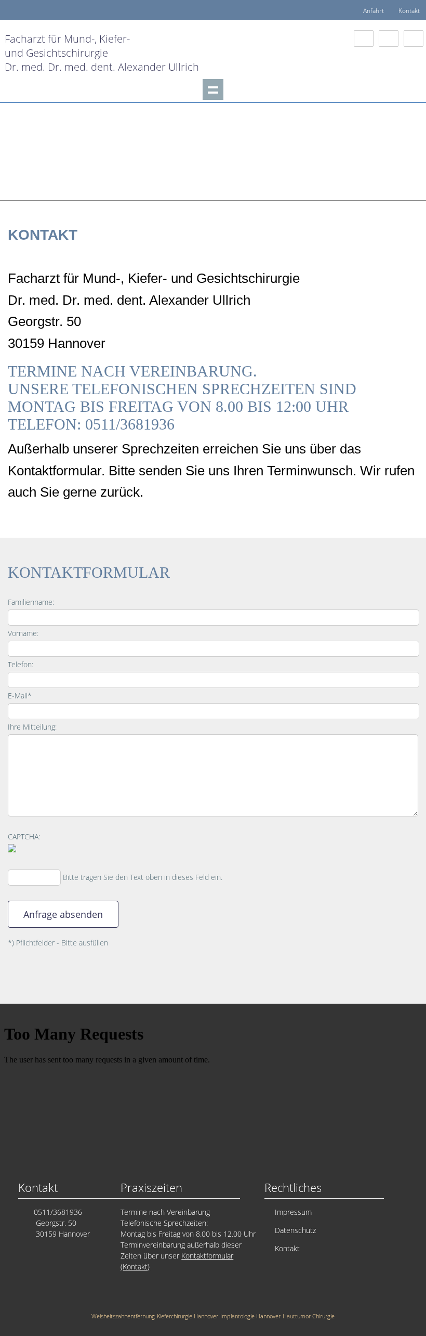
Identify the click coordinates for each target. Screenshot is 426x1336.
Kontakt (409, 10)
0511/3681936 (58, 1212)
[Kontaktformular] (364, 38)
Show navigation (213, 89)
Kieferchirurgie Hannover (187, 1316)
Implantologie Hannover (250, 1316)
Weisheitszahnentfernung (123, 1316)
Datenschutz (295, 1230)
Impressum (293, 1212)
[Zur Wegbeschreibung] (388, 38)
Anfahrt (373, 10)
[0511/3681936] (413, 38)
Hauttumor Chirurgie (309, 1316)
